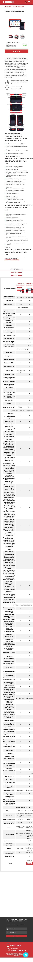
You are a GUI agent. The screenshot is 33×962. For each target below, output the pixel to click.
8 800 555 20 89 (15, 946)
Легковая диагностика (18, 6)
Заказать (30, 863)
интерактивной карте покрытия (12, 259)
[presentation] (6, 36)
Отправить (16, 936)
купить (16, 51)
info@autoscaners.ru (18, 950)
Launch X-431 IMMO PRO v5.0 (20, 284)
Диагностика (8, 6)
